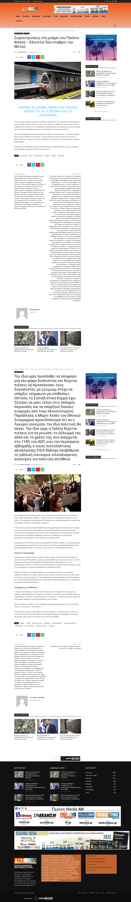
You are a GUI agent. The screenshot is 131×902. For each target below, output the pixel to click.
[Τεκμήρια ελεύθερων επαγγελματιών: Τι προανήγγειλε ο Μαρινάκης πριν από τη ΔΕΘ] (47, 338)
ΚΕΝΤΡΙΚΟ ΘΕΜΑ (23, 31)
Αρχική (16, 31)
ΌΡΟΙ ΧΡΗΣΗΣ (91, 864)
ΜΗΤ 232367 (91, 870)
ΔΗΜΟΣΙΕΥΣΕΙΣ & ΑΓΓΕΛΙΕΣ (95, 859)
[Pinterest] (38, 57)
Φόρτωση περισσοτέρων (101, 111)
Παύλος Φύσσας (39, 155)
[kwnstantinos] (15, 52)
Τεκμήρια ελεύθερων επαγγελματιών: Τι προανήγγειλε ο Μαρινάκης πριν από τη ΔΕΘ (47, 349)
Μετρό (31, 155)
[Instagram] (108, 1)
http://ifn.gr (32, 312)
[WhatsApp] (42, 57)
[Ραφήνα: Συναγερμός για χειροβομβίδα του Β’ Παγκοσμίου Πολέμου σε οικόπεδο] (24, 338)
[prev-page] (15, 356)
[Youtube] (116, 1)
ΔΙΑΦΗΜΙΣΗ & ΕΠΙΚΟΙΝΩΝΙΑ (96, 862)
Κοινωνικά (26, 33)
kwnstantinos (22, 52)
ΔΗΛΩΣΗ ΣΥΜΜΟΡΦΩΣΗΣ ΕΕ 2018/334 (99, 867)
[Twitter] (110, 1)
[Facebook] (105, 1)
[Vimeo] (113, 1)
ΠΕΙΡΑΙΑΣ (47, 155)
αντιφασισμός (23, 155)
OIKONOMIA (63, 345)
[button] (114, 25)
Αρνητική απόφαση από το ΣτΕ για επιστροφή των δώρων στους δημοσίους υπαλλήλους (70, 349)
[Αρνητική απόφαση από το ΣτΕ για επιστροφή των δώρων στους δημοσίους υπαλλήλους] (70, 338)
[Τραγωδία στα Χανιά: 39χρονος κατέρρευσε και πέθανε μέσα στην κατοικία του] (90, 104)
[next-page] (18, 356)
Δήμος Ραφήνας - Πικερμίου (22, 345)
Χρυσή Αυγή (61, 155)
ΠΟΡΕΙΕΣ (53, 155)
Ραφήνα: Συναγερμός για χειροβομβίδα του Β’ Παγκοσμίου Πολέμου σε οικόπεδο (23, 349)
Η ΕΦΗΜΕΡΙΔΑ (91, 856)
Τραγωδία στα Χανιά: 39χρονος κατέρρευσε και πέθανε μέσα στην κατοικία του (105, 103)
